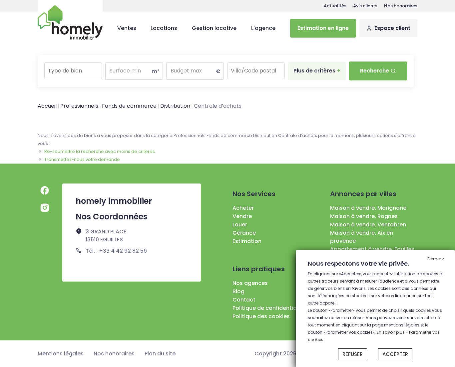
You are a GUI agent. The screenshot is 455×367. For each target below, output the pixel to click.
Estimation (246, 241)
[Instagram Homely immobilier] (45, 208)
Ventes (126, 28)
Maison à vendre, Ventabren (368, 224)
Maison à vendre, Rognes (364, 216)
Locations (164, 28)
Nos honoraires (400, 6)
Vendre (242, 216)
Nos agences (250, 283)
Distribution (175, 106)
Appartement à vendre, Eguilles (372, 249)
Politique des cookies (261, 316)
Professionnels (79, 106)
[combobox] (73, 70)
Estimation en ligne (323, 28)
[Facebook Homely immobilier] (45, 190)
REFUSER (352, 354)
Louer (239, 224)
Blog (238, 291)
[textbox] (73, 68)
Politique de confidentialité (268, 308)
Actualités (335, 6)
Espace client (392, 28)
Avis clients (365, 6)
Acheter (243, 208)
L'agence (263, 28)
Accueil (47, 106)
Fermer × (436, 259)
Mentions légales (61, 353)
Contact (243, 300)
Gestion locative (214, 28)
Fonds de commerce (129, 106)
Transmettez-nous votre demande (82, 159)
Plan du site (160, 353)
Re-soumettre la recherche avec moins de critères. (100, 151)
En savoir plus (391, 332)
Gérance (244, 233)
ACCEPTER (395, 354)
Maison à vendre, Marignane (368, 208)
